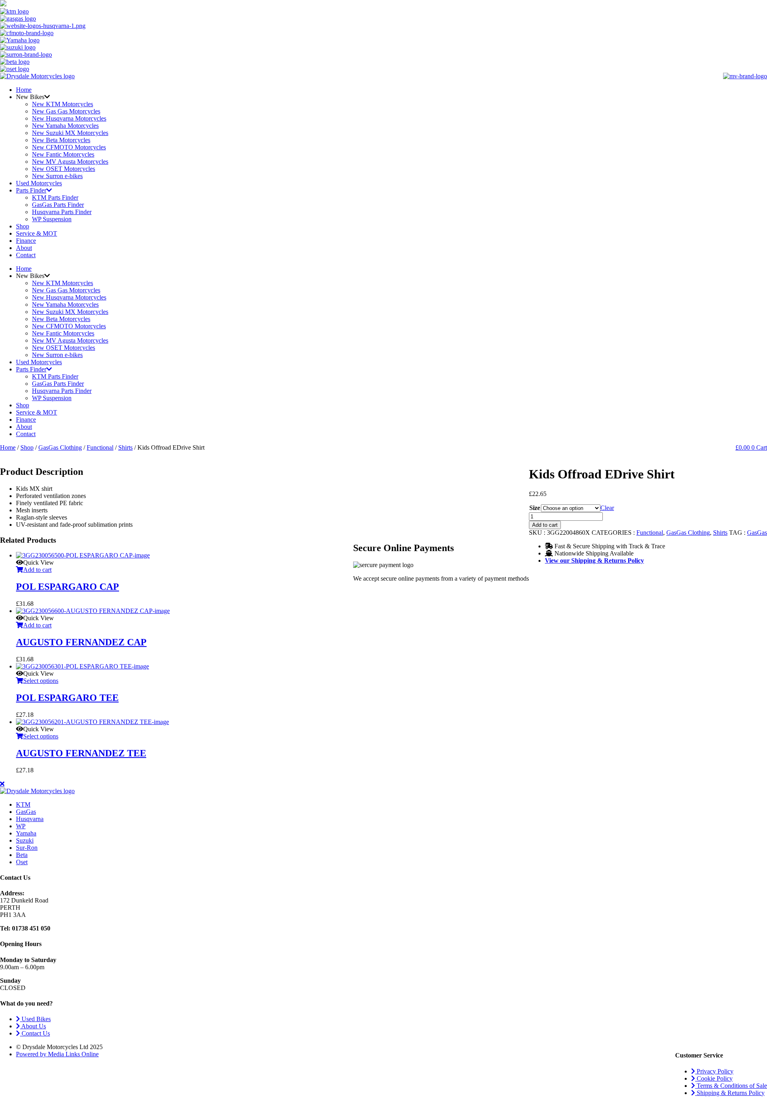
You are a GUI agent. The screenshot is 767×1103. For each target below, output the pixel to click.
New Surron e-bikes (57, 176)
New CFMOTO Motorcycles (69, 147)
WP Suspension (52, 219)
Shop (22, 226)
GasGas (757, 532)
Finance (26, 240)
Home (24, 89)
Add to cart (545, 525)
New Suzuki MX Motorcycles (70, 132)
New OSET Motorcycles (63, 168)
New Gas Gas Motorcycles (66, 111)
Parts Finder (31, 190)
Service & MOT (36, 233)
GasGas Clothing (60, 447)
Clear (607, 507)
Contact (26, 255)
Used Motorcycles (39, 183)
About (24, 247)
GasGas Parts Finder (58, 204)
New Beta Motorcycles (61, 140)
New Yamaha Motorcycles (65, 125)
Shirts (125, 447)
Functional (100, 447)
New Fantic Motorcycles (63, 154)
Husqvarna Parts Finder (61, 211)
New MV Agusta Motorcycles (70, 161)
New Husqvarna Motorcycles (69, 118)
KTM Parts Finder (55, 197)
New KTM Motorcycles (62, 104)
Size (534, 507)
